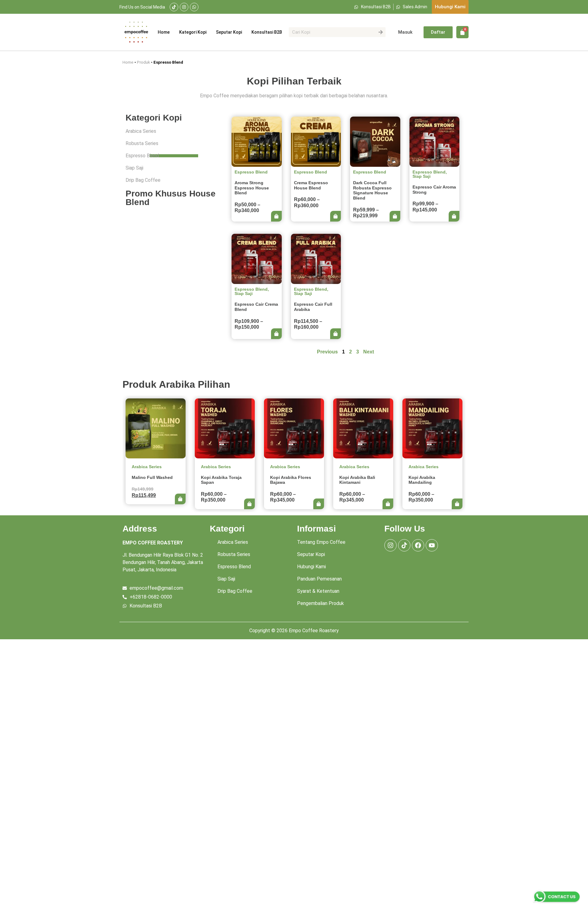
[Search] (381, 32)
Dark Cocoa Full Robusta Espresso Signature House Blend (372, 190)
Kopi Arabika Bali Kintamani (357, 480)
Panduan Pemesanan (319, 579)
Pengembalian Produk (320, 603)
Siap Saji (134, 168)
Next (368, 351)
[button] (276, 216)
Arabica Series (141, 131)
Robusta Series (142, 143)
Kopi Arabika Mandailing (422, 480)
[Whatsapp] (194, 7)
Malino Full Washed (152, 477)
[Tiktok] (174, 7)
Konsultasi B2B (266, 32)
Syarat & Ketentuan (318, 591)
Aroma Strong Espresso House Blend (252, 188)
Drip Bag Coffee (143, 180)
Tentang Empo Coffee (321, 542)
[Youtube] (432, 545)
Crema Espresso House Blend (311, 185)
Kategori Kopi (192, 32)
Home (164, 32)
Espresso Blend (142, 156)
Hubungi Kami (311, 566)
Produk (143, 62)
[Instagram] (184, 7)
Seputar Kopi (229, 32)
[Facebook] (418, 545)
